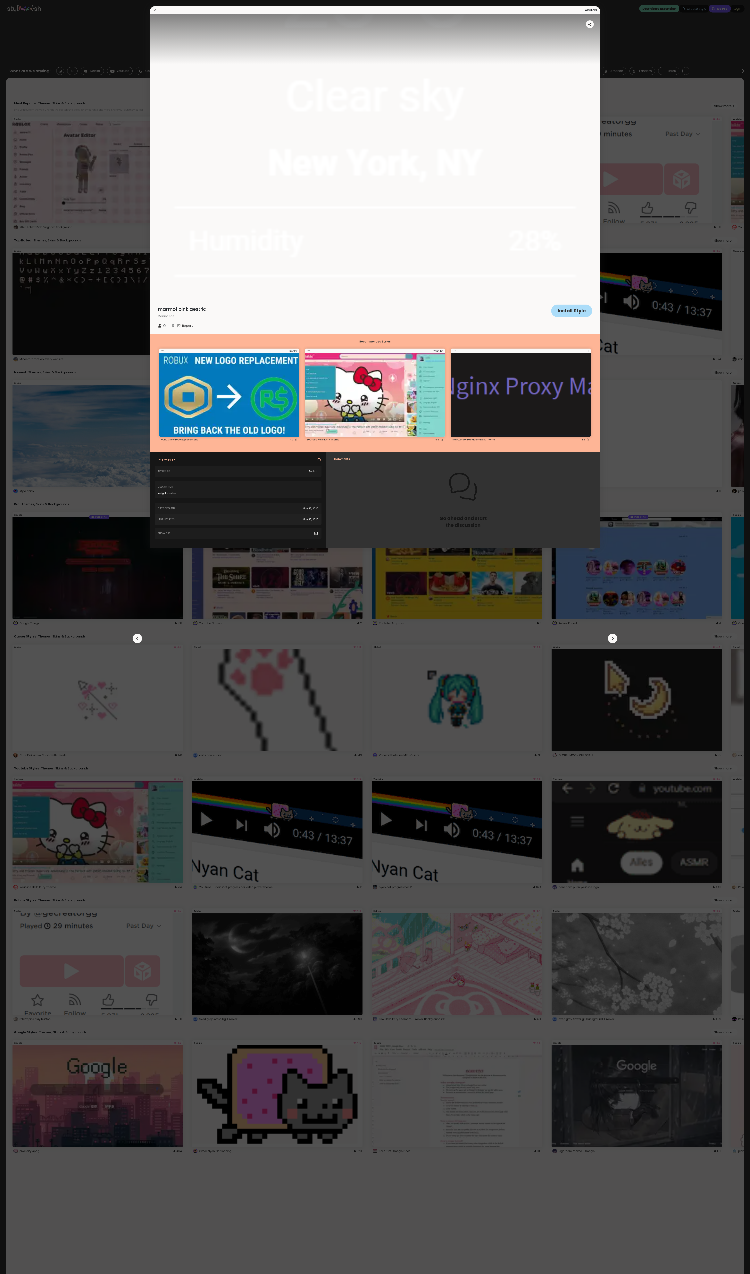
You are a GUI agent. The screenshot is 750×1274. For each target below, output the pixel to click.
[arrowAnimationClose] (137, 638)
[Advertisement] (15, 637)
